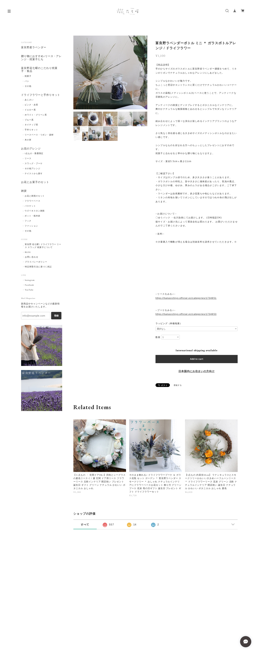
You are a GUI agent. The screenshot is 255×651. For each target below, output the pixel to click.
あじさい (29, 100)
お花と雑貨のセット (35, 196)
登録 (56, 315)
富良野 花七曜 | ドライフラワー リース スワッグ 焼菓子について (43, 246)
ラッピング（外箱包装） (169, 323)
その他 (28, 86)
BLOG (28, 252)
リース (28, 158)
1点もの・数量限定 (34, 153)
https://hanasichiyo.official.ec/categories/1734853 (186, 314)
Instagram (30, 280)
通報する (178, 385)
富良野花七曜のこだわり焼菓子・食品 (39, 70)
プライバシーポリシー (36, 262)
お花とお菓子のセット (35, 182)
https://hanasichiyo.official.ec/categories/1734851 (186, 298)
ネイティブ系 (31, 125)
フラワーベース (32, 201)
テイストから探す (34, 173)
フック (28, 221)
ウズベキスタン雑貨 (35, 211)
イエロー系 (30, 110)
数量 (158, 337)
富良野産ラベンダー (33, 47)
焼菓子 (28, 76)
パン (27, 81)
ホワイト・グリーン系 (36, 115)
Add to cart (196, 359)
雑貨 (24, 191)
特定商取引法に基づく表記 (38, 267)
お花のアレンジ (31, 148)
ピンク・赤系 (31, 105)
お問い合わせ (31, 257)
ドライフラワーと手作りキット (40, 95)
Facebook (29, 285)
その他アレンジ (32, 168)
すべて (85, 524)
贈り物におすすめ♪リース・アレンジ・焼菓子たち (41, 58)
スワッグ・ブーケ (34, 163)
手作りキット (31, 130)
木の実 (28, 140)
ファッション (31, 226)
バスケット (30, 206)
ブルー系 (29, 120)
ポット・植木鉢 (32, 216)
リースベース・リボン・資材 (39, 135)
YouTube (29, 290)
